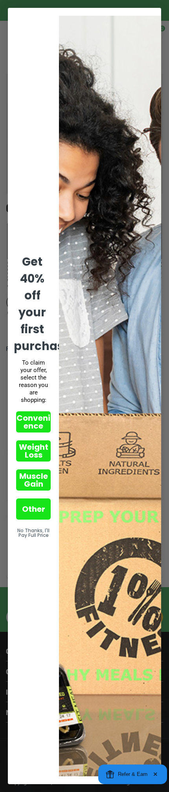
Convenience (33, 421)
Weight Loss (33, 451)
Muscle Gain (33, 480)
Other (33, 509)
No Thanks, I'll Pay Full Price (33, 532)
